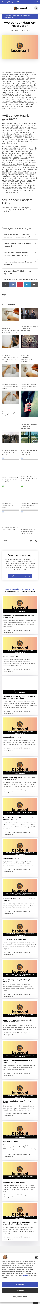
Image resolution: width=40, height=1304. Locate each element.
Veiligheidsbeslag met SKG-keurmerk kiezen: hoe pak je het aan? (28, 531)
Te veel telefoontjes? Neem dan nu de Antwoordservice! (18, 818)
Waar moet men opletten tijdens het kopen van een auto (18, 1021)
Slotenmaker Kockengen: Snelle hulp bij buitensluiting (29, 328)
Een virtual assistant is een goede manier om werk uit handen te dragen (20, 1223)
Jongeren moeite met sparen (15, 939)
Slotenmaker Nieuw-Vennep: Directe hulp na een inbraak (29, 478)
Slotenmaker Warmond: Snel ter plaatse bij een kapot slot (10, 480)
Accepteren (20, 1284)
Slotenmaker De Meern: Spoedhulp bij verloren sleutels (29, 386)
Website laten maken (12, 737)
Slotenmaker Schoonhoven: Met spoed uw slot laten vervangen (10, 330)
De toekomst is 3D (10, 656)
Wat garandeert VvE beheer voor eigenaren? (20, 272)
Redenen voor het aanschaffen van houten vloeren (17, 1061)
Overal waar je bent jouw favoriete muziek (17, 1102)
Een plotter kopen (10, 1141)
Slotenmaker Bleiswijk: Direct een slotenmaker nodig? (10, 386)
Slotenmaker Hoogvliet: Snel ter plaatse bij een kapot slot (10, 414)
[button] (37, 1257)
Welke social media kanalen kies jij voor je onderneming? (19, 778)
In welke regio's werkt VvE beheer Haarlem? (20, 263)
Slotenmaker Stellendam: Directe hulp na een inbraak (10, 452)
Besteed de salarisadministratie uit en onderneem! (18, 616)
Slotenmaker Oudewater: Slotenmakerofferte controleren (29, 505)
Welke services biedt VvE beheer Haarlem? (20, 244)
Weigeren (20, 1290)
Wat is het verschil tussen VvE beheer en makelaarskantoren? (20, 235)
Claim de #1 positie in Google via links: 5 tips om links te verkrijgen (19, 697)
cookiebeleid (25, 1275)
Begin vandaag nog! (20, 555)
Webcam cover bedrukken (14, 1182)
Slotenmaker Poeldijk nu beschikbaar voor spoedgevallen (29, 452)
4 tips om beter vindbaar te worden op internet (19, 899)
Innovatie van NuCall (11, 858)
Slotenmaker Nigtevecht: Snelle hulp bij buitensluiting (29, 426)
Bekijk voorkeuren (20, 1296)
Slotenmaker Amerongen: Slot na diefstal (8, 505)
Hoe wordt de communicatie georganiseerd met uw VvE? (20, 254)
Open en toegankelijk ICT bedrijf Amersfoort (16, 980)
